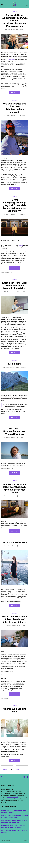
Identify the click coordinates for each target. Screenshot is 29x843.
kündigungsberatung (7, 272)
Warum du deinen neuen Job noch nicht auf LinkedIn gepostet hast (14, 619)
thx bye (21, 245)
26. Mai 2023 (22, 625)
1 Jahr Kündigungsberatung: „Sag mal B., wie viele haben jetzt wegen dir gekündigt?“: (14, 205)
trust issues (5, 698)
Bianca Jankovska (11, 29)
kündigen (14, 11)
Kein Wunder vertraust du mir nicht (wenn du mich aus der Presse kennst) (14, 488)
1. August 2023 (22, 545)
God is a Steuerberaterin (14, 542)
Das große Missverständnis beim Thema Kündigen (14, 431)
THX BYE (7, 840)
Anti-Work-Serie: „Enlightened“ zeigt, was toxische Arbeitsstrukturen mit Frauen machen (14, 21)
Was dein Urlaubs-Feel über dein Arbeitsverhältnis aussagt (14, 107)
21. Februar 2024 (21, 29)
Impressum (4, 776)
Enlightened (11, 59)
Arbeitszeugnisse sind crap (14, 710)
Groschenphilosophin (12, 797)
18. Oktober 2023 (22, 367)
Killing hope (14, 363)
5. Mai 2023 (21, 715)
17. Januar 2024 (21, 214)
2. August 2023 (22, 495)
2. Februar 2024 (21, 115)
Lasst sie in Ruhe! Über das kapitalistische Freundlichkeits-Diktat (14, 285)
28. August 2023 (21, 437)
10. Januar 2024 (21, 291)
